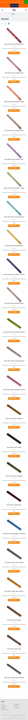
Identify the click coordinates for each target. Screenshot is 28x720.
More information (14, 5)
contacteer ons (4, 709)
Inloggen (3, 707)
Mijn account (17, 704)
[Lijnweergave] (5, 23)
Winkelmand (3, 706)
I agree (25, 2)
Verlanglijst (16, 707)
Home (2, 704)
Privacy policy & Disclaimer (19, 718)
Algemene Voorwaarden (8, 718)
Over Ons (16, 706)
